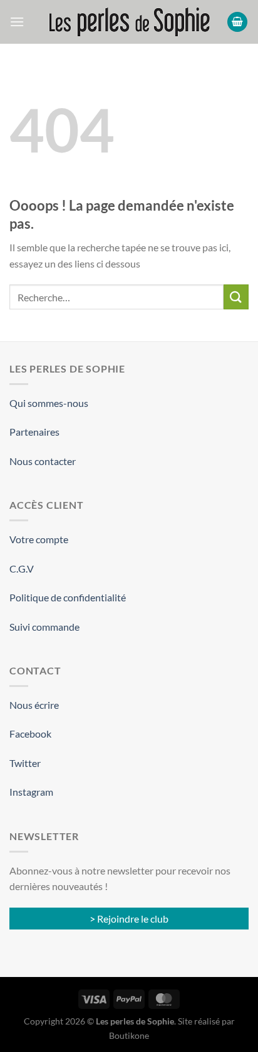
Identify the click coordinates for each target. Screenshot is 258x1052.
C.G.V (21, 568)
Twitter (25, 763)
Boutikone (129, 1035)
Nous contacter (42, 461)
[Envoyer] (236, 296)
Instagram (31, 792)
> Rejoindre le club (129, 918)
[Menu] (16, 21)
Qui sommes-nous (48, 403)
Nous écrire (34, 705)
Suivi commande (44, 627)
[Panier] (237, 22)
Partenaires (34, 432)
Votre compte (38, 539)
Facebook (30, 733)
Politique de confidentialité (67, 597)
